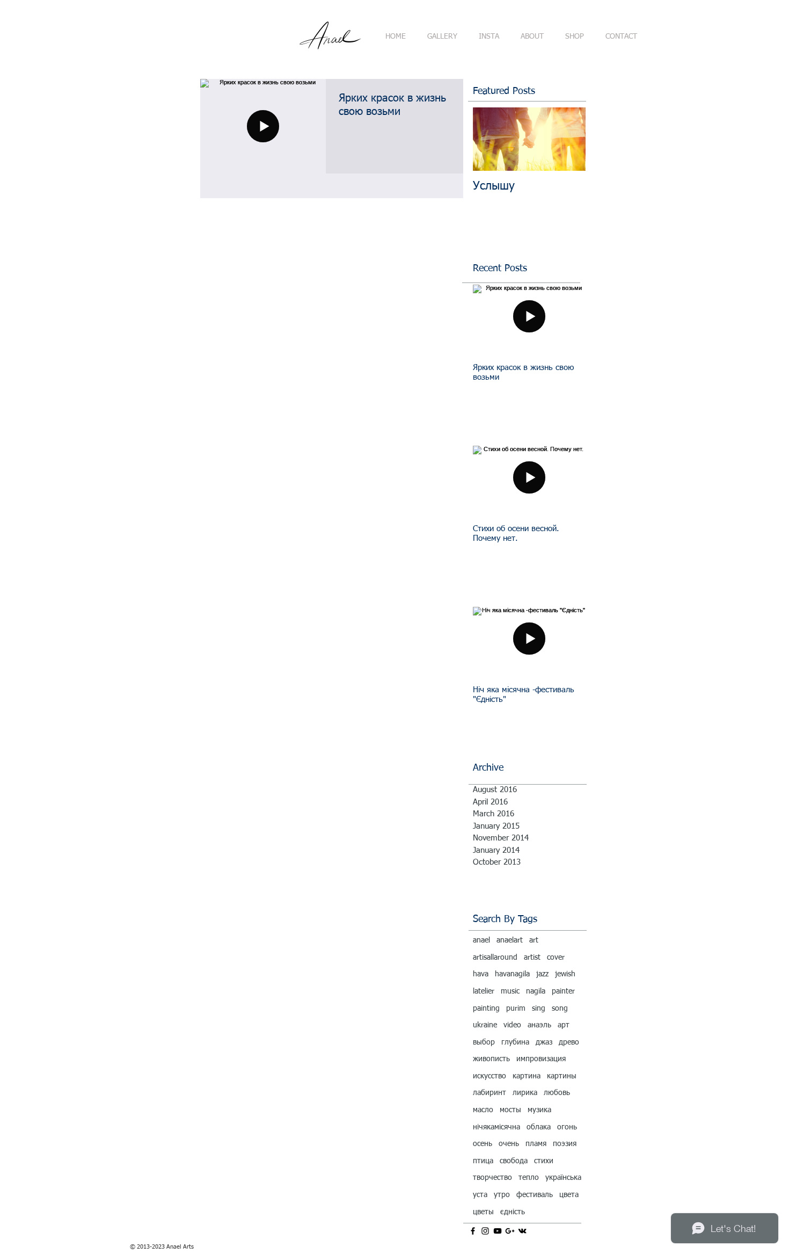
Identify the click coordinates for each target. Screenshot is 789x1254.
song (560, 1008)
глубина (515, 1042)
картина (526, 1076)
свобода (514, 1161)
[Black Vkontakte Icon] (522, 1231)
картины (561, 1076)
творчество (492, 1177)
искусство (489, 1076)
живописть (491, 1059)
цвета (569, 1195)
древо (569, 1042)
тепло (528, 1177)
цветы (483, 1212)
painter (563, 991)
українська (563, 1177)
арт (563, 1025)
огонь (567, 1127)
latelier (483, 991)
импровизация (541, 1059)
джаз (544, 1042)
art (533, 940)
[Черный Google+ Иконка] (510, 1231)
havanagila (512, 974)
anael (481, 940)
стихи (543, 1161)
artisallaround (495, 957)
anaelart (509, 940)
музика (539, 1110)
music (510, 991)
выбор (484, 1042)
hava (480, 974)
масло (483, 1110)
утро (502, 1195)
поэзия (564, 1144)
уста (480, 1195)
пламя (535, 1144)
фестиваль (534, 1195)
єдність (512, 1212)
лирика (525, 1093)
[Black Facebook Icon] (473, 1231)
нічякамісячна (496, 1127)
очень (509, 1144)
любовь (557, 1093)
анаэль (539, 1025)
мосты (510, 1110)
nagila (535, 991)
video (512, 1025)
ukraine (485, 1025)
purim (515, 1008)
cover (556, 957)
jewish (565, 974)
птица (483, 1161)
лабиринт (489, 1093)
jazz (542, 974)
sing (538, 1008)
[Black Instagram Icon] (485, 1231)
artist (532, 957)
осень (482, 1144)
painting (486, 1008)
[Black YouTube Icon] (497, 1231)
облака (539, 1127)
